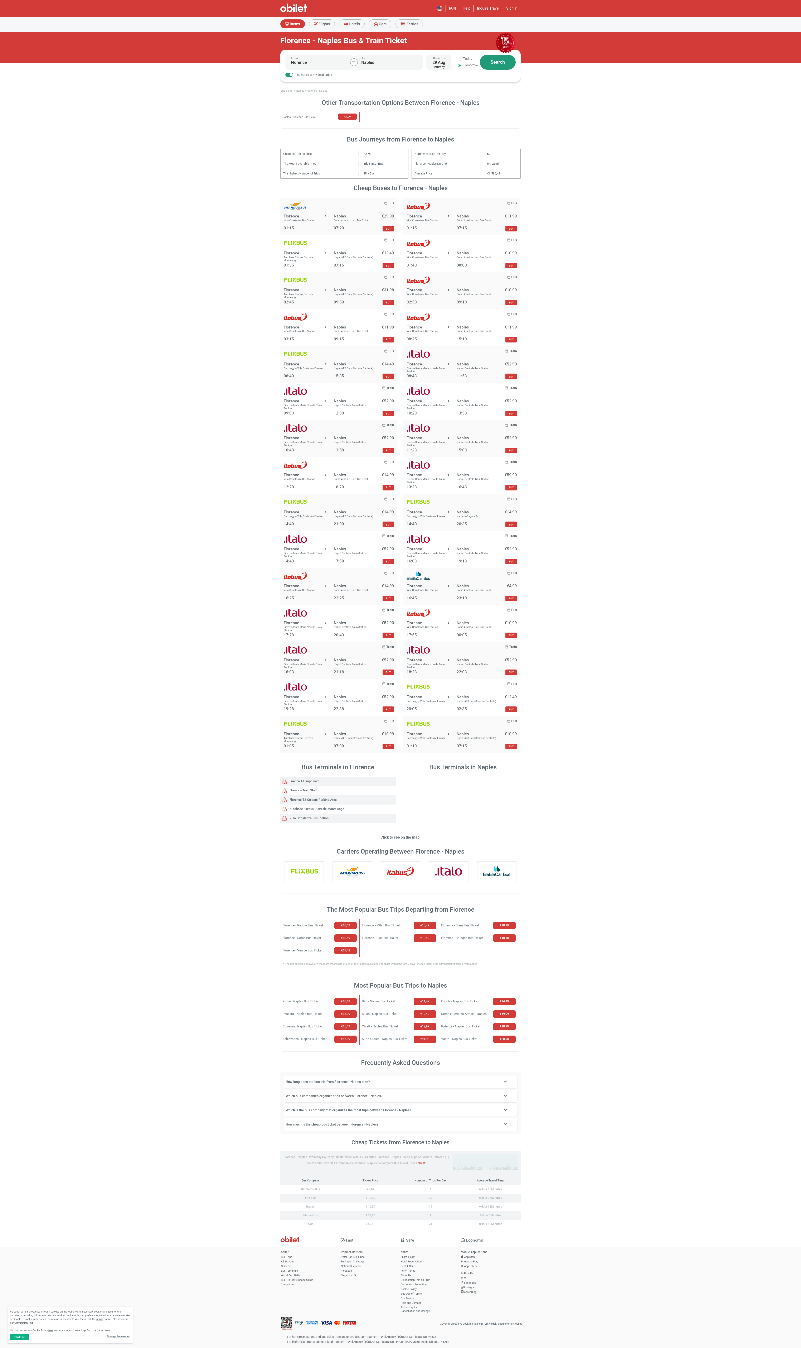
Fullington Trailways (352, 1261)
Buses (294, 24)
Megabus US (348, 1275)
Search (498, 62)
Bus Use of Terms (411, 1293)
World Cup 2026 (290, 1275)
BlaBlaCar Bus (373, 163)
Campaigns (287, 1284)
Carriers (285, 1266)
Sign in (511, 8)
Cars (382, 24)
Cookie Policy (409, 1289)
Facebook (469, 1282)
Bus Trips (286, 1256)
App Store (469, 1256)
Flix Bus (369, 173)
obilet (421, 1163)
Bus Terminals (289, 1270)
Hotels (354, 24)
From (294, 58)
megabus (346, 1270)
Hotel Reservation (411, 1261)
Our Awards (407, 1298)
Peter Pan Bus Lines (353, 1256)
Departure (439, 58)
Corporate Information (414, 1284)
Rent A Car (407, 1266)
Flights (324, 24)
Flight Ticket (408, 1256)
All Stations (287, 1261)
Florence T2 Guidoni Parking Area (313, 800)
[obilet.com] (303, 12)
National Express (351, 1266)
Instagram (469, 1287)
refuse (99, 1319)
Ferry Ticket (408, 1270)
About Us (406, 1275)
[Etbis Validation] (286, 1324)
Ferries (412, 24)
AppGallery (470, 1266)
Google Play (470, 1261)
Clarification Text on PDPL (416, 1279)
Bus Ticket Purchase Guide (297, 1279)
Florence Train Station (304, 790)
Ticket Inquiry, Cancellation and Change (415, 1309)
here (50, 1330)
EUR (452, 8)
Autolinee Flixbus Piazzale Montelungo (316, 809)
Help (466, 8)
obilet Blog (469, 1292)
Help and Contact (411, 1302)
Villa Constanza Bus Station (309, 818)
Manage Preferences (118, 1336)
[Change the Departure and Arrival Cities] (354, 62)
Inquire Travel (488, 8)
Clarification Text (23, 1322)
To (363, 58)
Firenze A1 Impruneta (304, 781)
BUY (388, 228)
